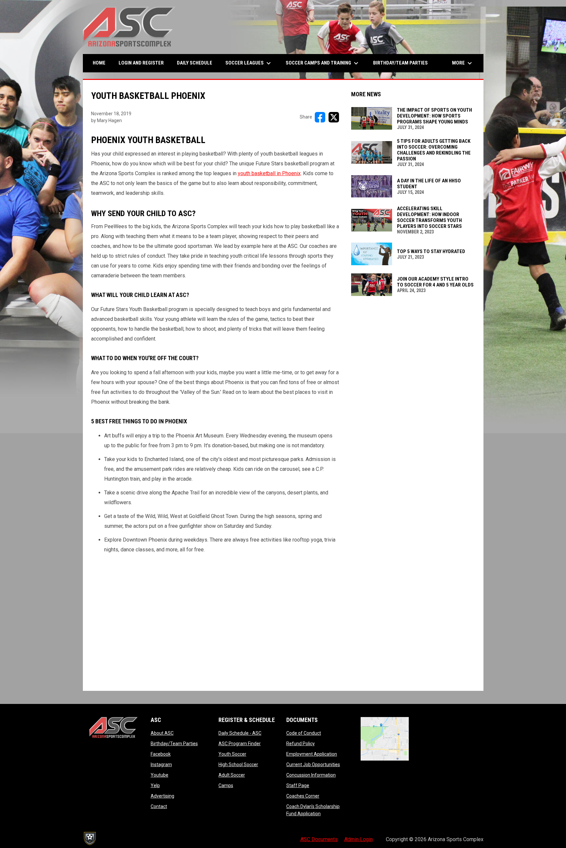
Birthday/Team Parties (174, 743)
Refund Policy (300, 743)
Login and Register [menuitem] (144, 63)
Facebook (161, 754)
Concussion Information (311, 775)
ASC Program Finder (239, 743)
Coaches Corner (302, 796)
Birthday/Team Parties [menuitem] (400, 63)
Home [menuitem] (99, 63)
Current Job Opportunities (313, 764)
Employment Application (311, 754)
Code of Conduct (303, 733)
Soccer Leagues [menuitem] (249, 63)
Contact (159, 806)
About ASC (162, 733)
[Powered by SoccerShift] (89, 838)
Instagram (161, 764)
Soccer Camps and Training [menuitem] (323, 63)
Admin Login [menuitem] (358, 839)
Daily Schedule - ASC (239, 733)
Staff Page (297, 785)
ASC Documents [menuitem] (319, 839)
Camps (225, 785)
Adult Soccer (231, 775)
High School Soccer (238, 764)
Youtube (159, 775)
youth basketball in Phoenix (269, 173)
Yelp (155, 785)
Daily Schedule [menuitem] (194, 63)
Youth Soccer (232, 754)
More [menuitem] (463, 63)
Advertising (162, 796)
